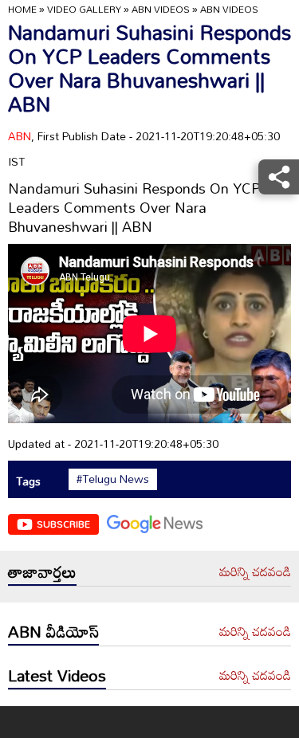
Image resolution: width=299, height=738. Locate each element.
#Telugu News (113, 479)
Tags (28, 481)
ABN (19, 136)
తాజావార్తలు (42, 571)
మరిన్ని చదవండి (255, 572)
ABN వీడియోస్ (53, 631)
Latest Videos (57, 675)
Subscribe (63, 523)
